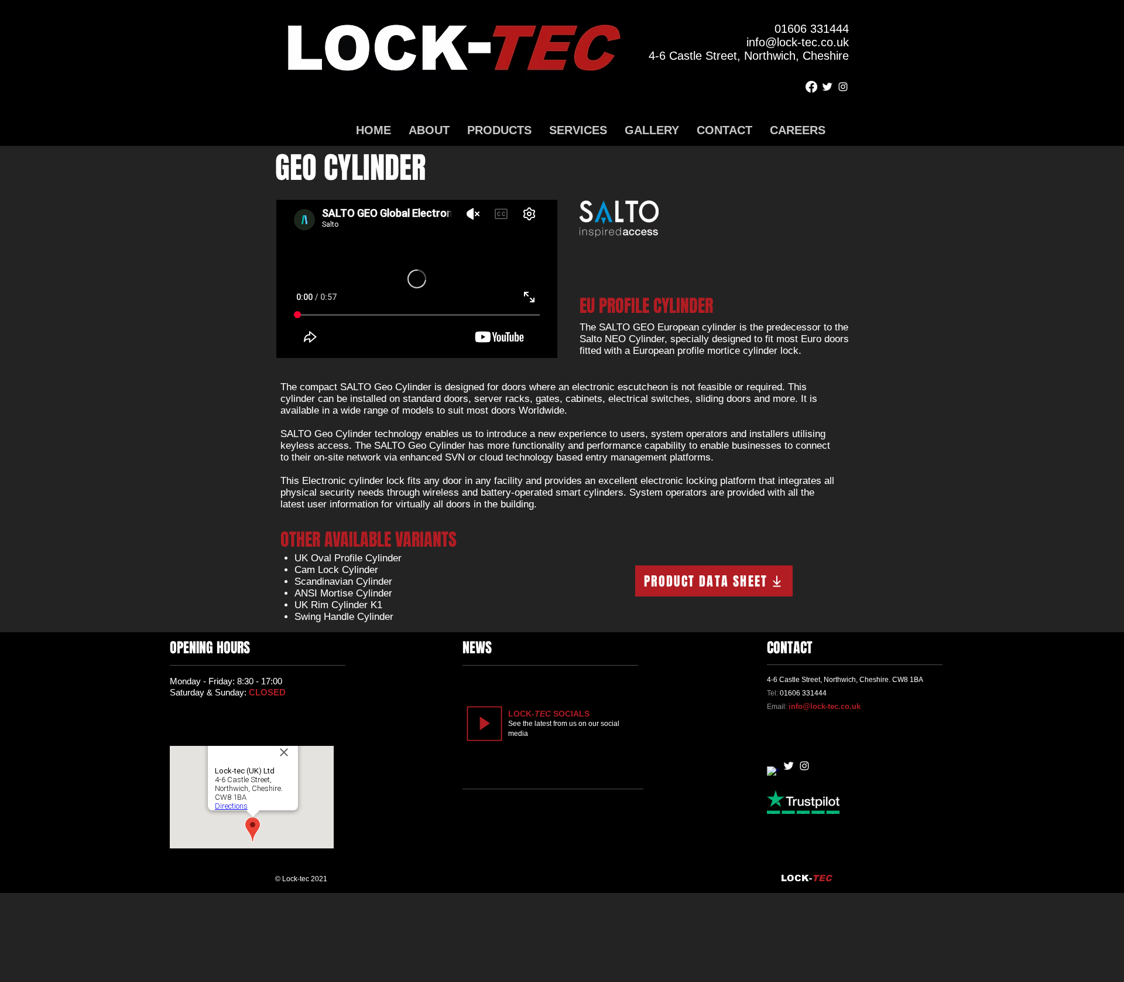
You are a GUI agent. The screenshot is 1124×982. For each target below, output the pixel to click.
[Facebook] (811, 87)
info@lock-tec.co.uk (825, 706)
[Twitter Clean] (788, 766)
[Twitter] (827, 87)
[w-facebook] (773, 772)
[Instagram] (843, 87)
